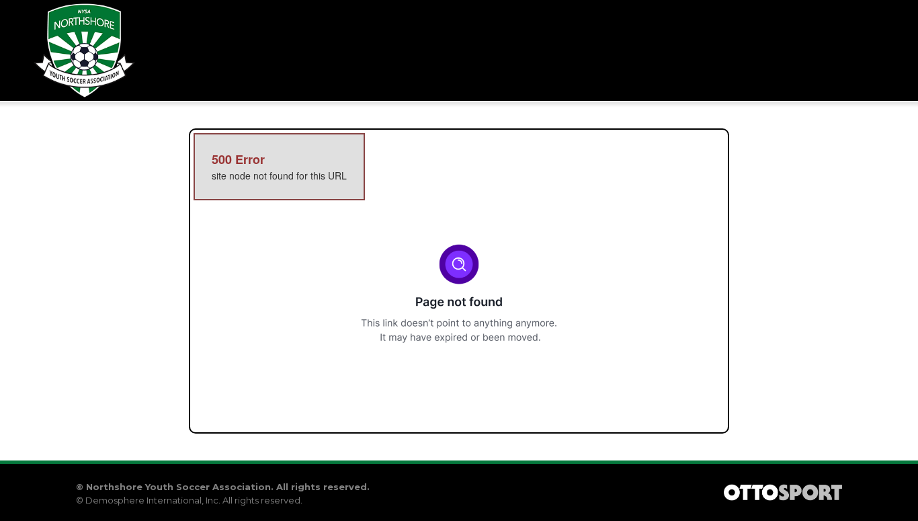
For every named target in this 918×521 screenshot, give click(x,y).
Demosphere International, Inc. (152, 500)
